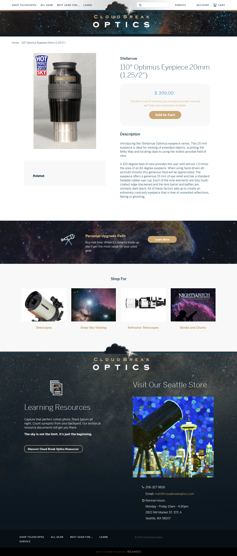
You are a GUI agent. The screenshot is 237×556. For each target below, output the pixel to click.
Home (15, 42)
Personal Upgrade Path (105, 236)
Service (180, 5)
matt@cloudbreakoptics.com (174, 494)
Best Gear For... (68, 5)
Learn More (162, 239)
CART (221, 5)
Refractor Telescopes (143, 328)
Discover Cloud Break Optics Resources (53, 449)
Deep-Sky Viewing (94, 328)
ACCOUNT (203, 5)
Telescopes (44, 328)
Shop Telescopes (24, 5)
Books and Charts (193, 328)
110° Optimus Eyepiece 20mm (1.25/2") (43, 42)
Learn (88, 5)
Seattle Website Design (111, 552)
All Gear (47, 5)
